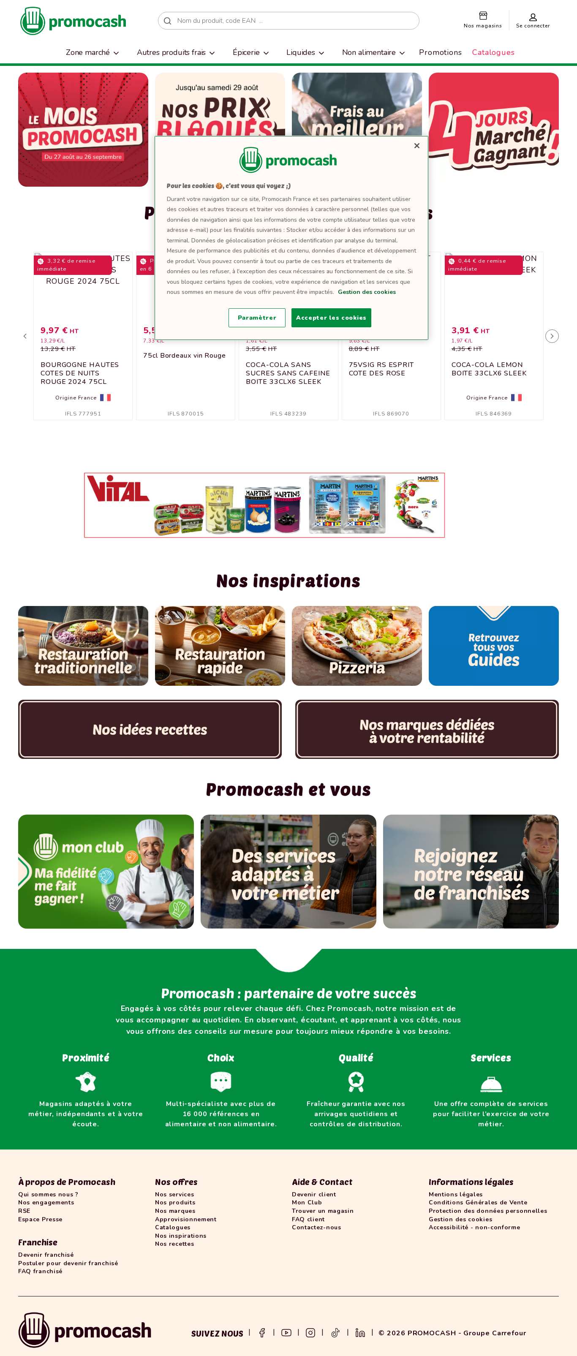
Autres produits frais (171, 52)
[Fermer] (417, 145)
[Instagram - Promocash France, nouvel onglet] (310, 1332)
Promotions (440, 52)
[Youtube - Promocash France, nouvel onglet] (286, 1332)
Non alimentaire (369, 52)
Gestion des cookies (367, 292)
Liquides (300, 52)
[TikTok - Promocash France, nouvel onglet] (335, 1332)
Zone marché (88, 52)
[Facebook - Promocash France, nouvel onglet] (262, 1332)
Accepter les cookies (331, 318)
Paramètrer (257, 318)
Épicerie (246, 52)
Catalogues (493, 52)
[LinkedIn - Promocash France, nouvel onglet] (360, 1332)
